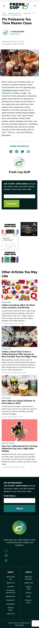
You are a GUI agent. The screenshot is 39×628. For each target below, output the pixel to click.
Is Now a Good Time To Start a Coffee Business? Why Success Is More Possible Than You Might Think (19, 354)
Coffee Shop (27, 13)
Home (4, 13)
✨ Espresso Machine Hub (10, 591)
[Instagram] (6, 550)
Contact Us (10, 614)
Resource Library (28, 601)
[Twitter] (6, 560)
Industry (28, 593)
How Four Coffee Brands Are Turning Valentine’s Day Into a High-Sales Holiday (19, 448)
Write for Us (11, 583)
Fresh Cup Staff (18, 31)
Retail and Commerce (14, 13)
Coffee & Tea (28, 583)
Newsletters (11, 604)
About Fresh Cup (10, 578)
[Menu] (4, 6)
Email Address (9, 496)
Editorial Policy (15, 34)
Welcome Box (10, 596)
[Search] (35, 6)
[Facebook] (6, 555)
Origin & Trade (28, 588)
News (28, 596)
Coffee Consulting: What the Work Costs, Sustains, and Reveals (18, 306)
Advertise (10, 586)
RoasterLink (11, 600)
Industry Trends (8, 443)
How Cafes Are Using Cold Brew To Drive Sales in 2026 (18, 402)
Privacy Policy (19, 625)
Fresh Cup (19, 6)
